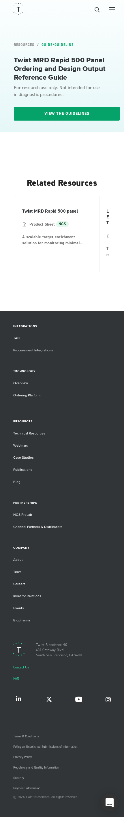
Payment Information (26, 788)
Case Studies (23, 458)
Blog (16, 482)
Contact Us (21, 667)
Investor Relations (27, 596)
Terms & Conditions (26, 736)
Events (18, 608)
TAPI (16, 338)
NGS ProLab (22, 515)
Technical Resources (29, 433)
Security (18, 778)
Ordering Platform (27, 395)
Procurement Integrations (33, 350)
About (18, 560)
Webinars (20, 445)
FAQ (16, 679)
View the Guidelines (66, 113)
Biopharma (21, 620)
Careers (19, 584)
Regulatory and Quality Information (36, 768)
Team (17, 572)
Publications (22, 470)
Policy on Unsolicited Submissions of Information (45, 747)
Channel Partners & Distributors (37, 527)
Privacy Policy (22, 757)
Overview (20, 383)
